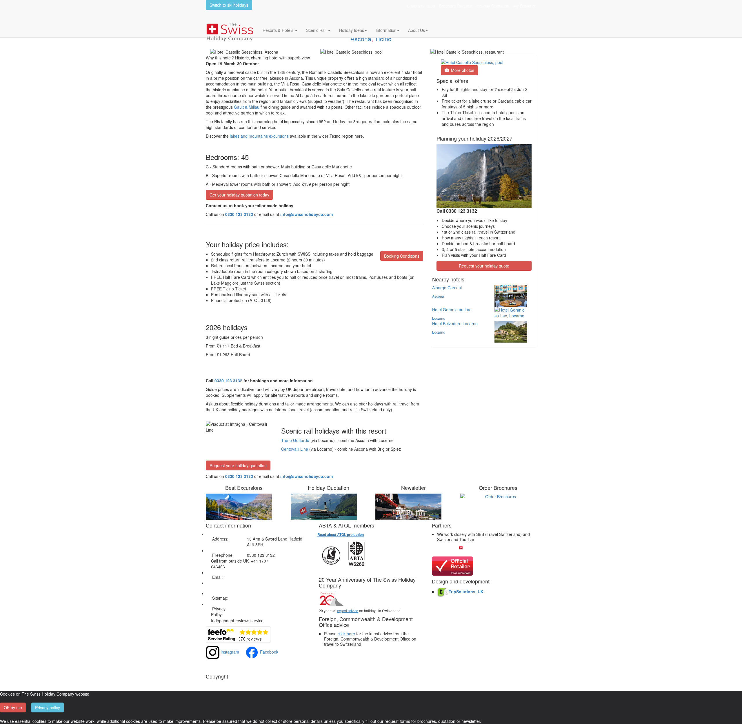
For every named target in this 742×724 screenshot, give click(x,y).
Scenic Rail (317, 30)
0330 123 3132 (239, 476)
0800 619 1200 (421, 6)
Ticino (383, 38)
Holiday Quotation (493, 6)
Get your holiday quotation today (239, 195)
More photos (461, 70)
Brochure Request (455, 6)
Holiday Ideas (351, 30)
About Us (416, 30)
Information (386, 30)
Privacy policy (47, 707)
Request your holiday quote (484, 266)
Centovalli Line (294, 449)
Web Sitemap (259, 598)
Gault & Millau (246, 107)
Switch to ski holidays (229, 5)
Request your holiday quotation (238, 465)
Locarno (438, 318)
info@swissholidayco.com (306, 476)
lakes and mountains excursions (259, 136)
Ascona (360, 38)
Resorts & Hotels (278, 30)
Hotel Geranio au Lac (451, 309)
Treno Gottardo (295, 440)
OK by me (13, 707)
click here (346, 633)
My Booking (524, 6)
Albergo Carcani (447, 287)
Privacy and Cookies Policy (271, 609)
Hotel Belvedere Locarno (455, 323)
